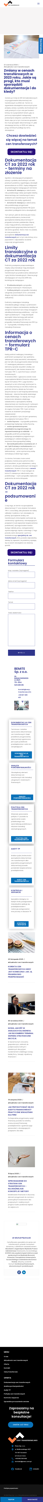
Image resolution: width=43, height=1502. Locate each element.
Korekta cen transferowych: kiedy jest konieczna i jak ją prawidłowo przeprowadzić (20, 971)
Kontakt (7, 1368)
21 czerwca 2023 (11, 65)
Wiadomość (33, 1499)
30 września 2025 (15, 1021)
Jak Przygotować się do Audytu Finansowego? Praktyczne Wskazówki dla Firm (21, 1111)
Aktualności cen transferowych (17, 67)
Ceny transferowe (11, 1372)
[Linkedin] (24, 1272)
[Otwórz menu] (38, 4)
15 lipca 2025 (13, 1174)
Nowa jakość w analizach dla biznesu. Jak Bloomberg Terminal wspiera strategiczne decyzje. (20, 1033)
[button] (21, 755)
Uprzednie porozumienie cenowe (16, 1402)
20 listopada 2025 (15, 959)
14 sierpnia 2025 (15, 1100)
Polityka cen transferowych (14, 1394)
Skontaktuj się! (21, 152)
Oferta (6, 1364)
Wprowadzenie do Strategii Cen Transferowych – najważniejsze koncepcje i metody (18, 1186)
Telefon (11, 1499)
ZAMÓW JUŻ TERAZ (20, 1424)
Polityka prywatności (11, 1488)
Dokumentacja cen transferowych (17, 1382)
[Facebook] (19, 1272)
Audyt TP (7, 1390)
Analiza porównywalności (14, 1386)
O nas (6, 1356)
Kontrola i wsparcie (11, 1398)
